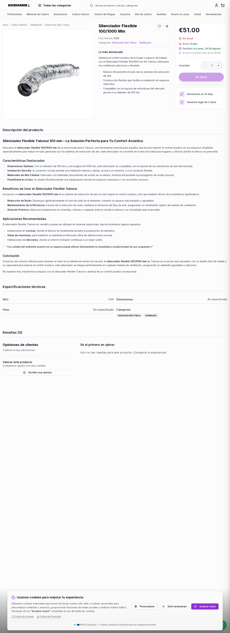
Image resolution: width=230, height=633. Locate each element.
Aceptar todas (207, 606)
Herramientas (214, 14)
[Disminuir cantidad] (205, 65)
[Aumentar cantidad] (218, 65)
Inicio (5, 24)
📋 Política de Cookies (22, 616)
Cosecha (125, 14)
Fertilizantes (14, 14)
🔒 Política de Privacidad (49, 616)
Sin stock (201, 77)
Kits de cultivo (143, 14)
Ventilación (145, 42)
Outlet (197, 14)
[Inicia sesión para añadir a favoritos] (159, 26)
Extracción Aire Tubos (124, 42)
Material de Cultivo (38, 14)
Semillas (161, 14)
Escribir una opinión (40, 372)
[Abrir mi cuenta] (217, 5)
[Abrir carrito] (223, 5)
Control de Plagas (104, 14)
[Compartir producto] (167, 26)
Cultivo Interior (80, 14)
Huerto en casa (180, 14)
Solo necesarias (177, 606)
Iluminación (60, 14)
